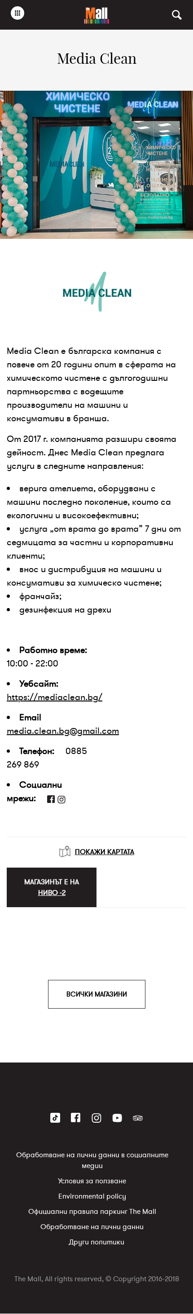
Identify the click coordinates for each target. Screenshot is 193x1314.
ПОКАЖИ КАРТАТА (104, 852)
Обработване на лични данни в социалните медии (92, 1161)
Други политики (96, 1243)
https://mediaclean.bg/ (54, 697)
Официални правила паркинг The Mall (92, 1212)
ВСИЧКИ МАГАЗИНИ (96, 994)
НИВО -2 (52, 893)
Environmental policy (92, 1197)
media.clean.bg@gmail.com (63, 731)
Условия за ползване (92, 1181)
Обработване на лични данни (92, 1227)
